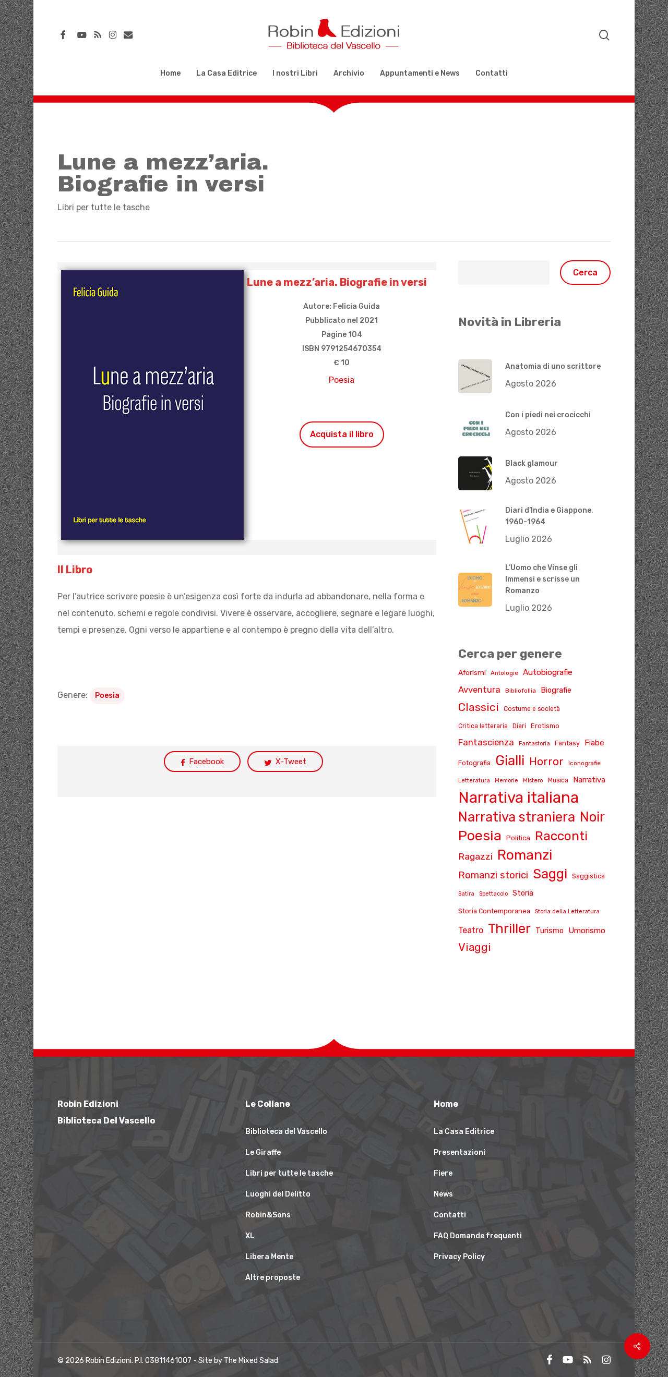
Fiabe (594, 742)
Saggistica (588, 876)
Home (446, 1104)
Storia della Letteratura (567, 911)
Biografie (556, 690)
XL (250, 1235)
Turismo (549, 930)
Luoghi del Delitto (278, 1194)
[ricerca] (604, 35)
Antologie (504, 673)
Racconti (561, 835)
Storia (522, 893)
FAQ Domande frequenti (478, 1235)
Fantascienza (486, 742)
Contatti (450, 1215)
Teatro (470, 930)
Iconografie (584, 763)
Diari (519, 726)
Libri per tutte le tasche (103, 207)
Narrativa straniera (516, 817)
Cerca (585, 272)
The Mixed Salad (251, 1360)
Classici (478, 707)
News (443, 1194)
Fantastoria (534, 743)
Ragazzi (475, 856)
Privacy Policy (459, 1256)
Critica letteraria (483, 726)
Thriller (509, 928)
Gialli (509, 760)
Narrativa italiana (518, 797)
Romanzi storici (493, 875)
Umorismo (586, 930)
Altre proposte (272, 1277)
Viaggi (474, 946)
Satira (466, 893)
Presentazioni (459, 1152)
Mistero (533, 780)
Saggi (550, 873)
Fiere (443, 1173)
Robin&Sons (268, 1215)
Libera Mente (269, 1256)
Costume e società (532, 708)
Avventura (479, 689)
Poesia (341, 380)
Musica (558, 780)
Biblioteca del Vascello (286, 1131)
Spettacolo (493, 893)
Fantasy (567, 743)
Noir (592, 817)
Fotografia (474, 763)
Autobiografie (547, 672)
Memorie (506, 780)
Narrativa (589, 779)
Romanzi (524, 855)
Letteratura (474, 780)
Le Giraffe (263, 1152)
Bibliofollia (520, 690)
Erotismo (545, 726)
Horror (546, 761)
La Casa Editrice (464, 1131)
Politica (518, 838)
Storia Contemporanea (494, 911)
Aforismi (472, 672)
